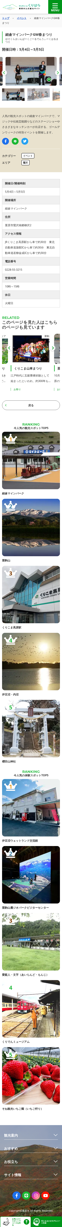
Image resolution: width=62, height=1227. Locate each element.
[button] (4, 72)
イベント (22, 18)
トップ (5, 18)
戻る (31, 405)
